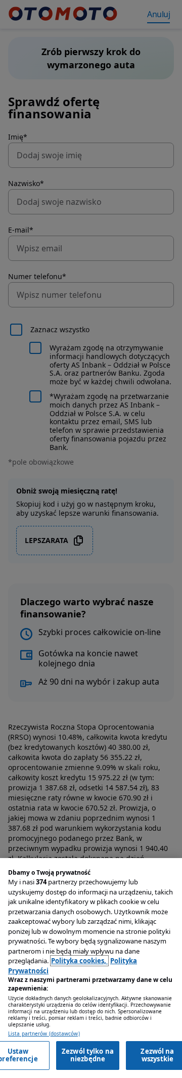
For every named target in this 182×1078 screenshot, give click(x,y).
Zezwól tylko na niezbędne (88, 1055)
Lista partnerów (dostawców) (44, 1033)
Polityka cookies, (79, 960)
